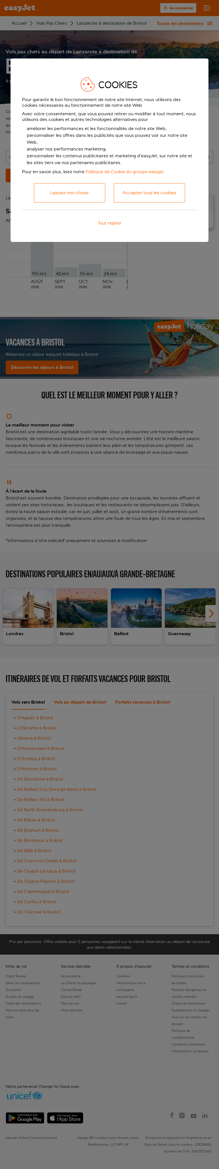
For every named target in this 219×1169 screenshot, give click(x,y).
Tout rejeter (109, 223)
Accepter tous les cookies (149, 192)
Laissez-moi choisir (69, 192)
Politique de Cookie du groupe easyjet (125, 171)
